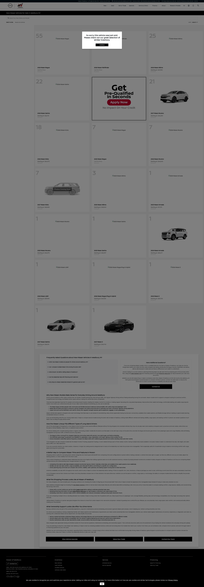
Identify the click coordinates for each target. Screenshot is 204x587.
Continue (102, 45)
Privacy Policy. (173, 580)
